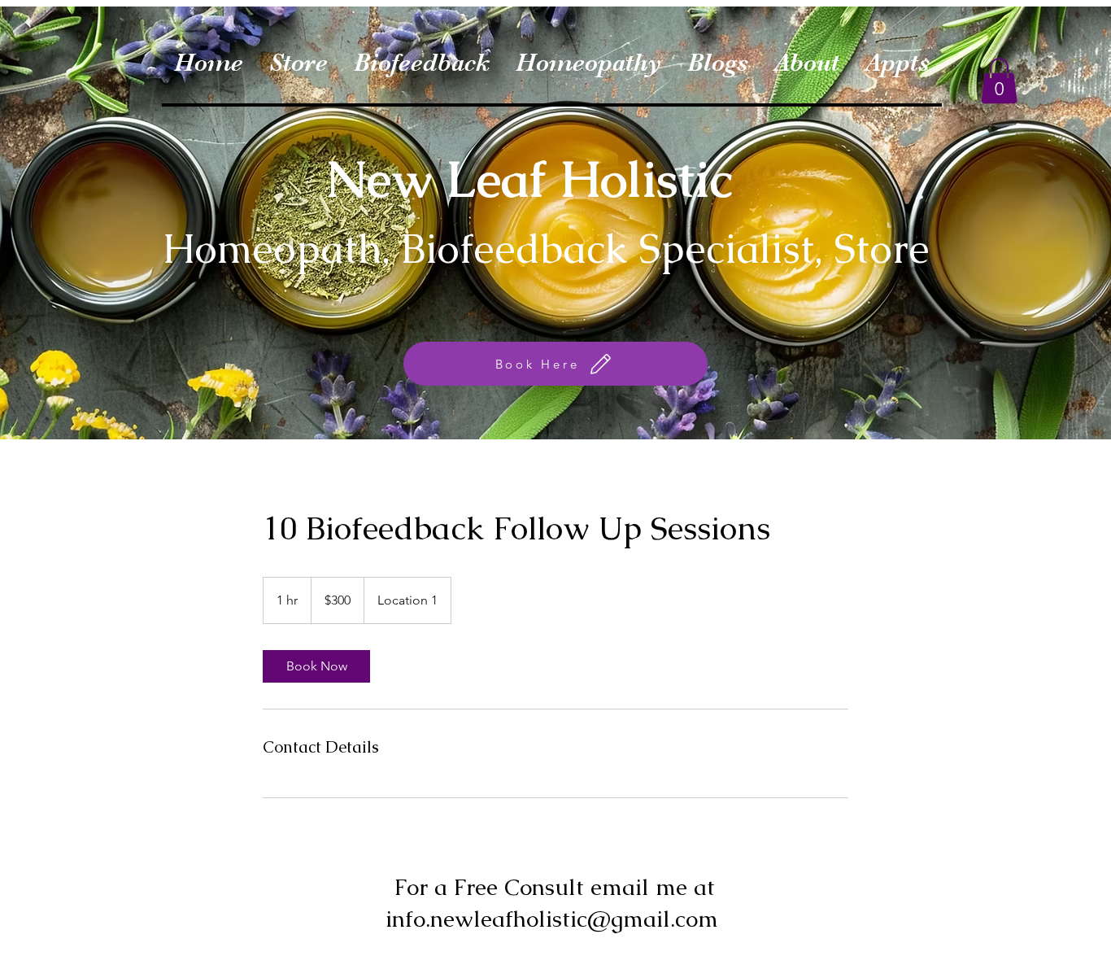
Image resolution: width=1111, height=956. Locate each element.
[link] (316, 666)
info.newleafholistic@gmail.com (552, 918)
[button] (999, 80)
